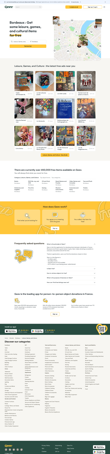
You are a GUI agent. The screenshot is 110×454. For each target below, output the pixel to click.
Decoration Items (9, 380)
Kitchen (7, 364)
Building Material (29, 360)
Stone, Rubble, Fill (9, 424)
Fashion (47, 373)
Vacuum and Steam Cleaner (32, 402)
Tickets (86, 189)
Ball (86, 358)
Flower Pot (7, 408)
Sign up (55, 228)
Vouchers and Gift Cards (11, 396)
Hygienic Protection (50, 408)
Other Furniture (9, 366)
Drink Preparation (29, 396)
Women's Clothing (49, 375)
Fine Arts (31, 189)
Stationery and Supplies (19, 189)
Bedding (7, 362)
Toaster (27, 398)
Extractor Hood (29, 390)
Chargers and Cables (50, 354)
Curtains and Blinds (10, 386)
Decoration (68, 380)
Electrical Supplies (29, 358)
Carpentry (27, 364)
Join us (57, 451)
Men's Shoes (48, 384)
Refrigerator (28, 375)
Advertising (58, 445)
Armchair (7, 352)
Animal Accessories (90, 380)
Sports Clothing (89, 369)
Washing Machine (29, 381)
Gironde (12, 338)
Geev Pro (69, 445)
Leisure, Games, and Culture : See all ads (55, 155)
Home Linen (8, 388)
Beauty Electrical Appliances (52, 412)
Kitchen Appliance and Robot (32, 400)
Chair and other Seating (11, 354)
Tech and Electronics (50, 345)
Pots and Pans (8, 375)
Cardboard (28, 370)
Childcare (67, 373)
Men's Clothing (48, 382)
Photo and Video (49, 366)
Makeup (47, 403)
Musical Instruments (59, 189)
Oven (26, 392)
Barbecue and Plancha (11, 415)
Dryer (26, 383)
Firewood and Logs (10, 422)
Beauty (47, 399)
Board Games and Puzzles (61, 183)
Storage (7, 390)
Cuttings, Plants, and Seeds (12, 405)
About (69, 451)
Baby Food (68, 396)
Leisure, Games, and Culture (72, 345)
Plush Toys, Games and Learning (73, 388)
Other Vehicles (89, 354)
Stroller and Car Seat (70, 375)
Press (56, 448)
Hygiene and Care (69, 384)
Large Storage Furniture (11, 360)
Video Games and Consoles (74, 183)
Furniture (7, 345)
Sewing (45, 189)
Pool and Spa (8, 417)
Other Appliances (29, 406)
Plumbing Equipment (30, 356)
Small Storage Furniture (11, 358)
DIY (26, 345)
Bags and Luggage (50, 396)
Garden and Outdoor (10, 399)
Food (86, 386)
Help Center (70, 448)
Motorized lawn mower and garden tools (14, 410)
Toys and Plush (87, 182)
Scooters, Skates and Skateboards (94, 352)
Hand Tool (27, 348)
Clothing (67, 382)
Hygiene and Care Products (52, 401)
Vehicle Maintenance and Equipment (31, 367)
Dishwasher (28, 379)
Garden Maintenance (10, 413)
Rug (6, 384)
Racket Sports (88, 360)
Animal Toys (88, 378)
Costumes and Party (73, 189)
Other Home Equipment (11, 394)
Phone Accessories (50, 360)
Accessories (68, 390)
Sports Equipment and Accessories (94, 366)
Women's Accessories (50, 380)
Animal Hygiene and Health (92, 384)
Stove (26, 385)
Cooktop (27, 387)
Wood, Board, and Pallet (31, 362)
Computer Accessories (51, 356)
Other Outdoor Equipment (11, 426)
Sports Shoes (88, 371)
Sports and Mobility (90, 345)
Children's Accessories (51, 392)
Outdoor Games (9, 419)
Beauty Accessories (50, 410)
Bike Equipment (89, 350)
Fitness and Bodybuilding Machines (94, 356)
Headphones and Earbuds (52, 362)
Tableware (7, 371)
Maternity (67, 392)
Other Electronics (49, 371)
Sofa (6, 350)
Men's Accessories (49, 386)
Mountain (87, 362)
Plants (6, 403)
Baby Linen (68, 386)
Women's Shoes (49, 378)
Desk (6, 356)
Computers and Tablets (51, 350)
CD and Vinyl (46, 182)
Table (6, 348)
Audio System (48, 364)
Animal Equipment (90, 382)
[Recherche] (40, 7)
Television (47, 348)
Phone (46, 358)
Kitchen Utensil (8, 373)
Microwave (28, 394)
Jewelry (47, 394)
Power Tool (28, 350)
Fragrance (47, 405)
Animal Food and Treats (91, 375)
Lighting (7, 382)
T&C (43, 448)
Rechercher (28, 46)
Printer (46, 352)
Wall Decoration (9, 378)
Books (17, 182)
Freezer (27, 377)
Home (6, 338)
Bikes (86, 348)
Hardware (27, 352)
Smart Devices (48, 369)
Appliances (28, 372)
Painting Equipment (30, 354)
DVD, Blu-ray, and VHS (33, 183)
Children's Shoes (49, 390)
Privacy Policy (46, 445)
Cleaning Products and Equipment (14, 392)
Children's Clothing (50, 388)
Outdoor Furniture (9, 401)
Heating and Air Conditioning (32, 404)
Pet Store (87, 373)
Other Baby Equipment (71, 394)
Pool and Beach (89, 364)
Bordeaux (18, 338)
